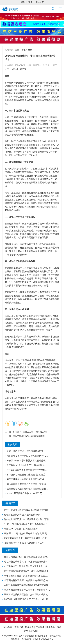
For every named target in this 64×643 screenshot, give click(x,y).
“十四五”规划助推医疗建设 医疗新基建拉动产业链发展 (27, 524)
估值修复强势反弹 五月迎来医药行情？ (23, 514)
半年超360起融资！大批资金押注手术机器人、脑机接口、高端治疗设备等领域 (27, 470)
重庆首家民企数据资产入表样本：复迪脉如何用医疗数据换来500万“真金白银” (27, 484)
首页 (17, 50)
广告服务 (40, 627)
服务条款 (50, 627)
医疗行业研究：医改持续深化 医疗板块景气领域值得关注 (27, 510)
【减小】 (23, 68)
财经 (30, 50)
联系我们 (34, 631)
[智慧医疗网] (10, 9)
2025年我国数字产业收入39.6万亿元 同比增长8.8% (27, 493)
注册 (30, 2)
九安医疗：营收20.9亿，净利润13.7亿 (30, 432)
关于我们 (18, 627)
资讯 (23, 50)
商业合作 (29, 627)
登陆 (23, 2)
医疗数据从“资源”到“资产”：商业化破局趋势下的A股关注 (27, 465)
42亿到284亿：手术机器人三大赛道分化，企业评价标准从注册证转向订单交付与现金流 (27, 460)
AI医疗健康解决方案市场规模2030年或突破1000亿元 (27, 479)
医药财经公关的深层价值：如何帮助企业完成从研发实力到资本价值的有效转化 (27, 488)
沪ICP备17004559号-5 (43, 639)
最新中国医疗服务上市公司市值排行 (29, 436)
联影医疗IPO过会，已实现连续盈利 (21, 528)
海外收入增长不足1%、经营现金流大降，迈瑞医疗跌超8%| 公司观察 (27, 519)
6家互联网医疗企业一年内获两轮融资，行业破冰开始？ (27, 538)
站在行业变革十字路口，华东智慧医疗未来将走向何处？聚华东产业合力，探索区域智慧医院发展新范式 (27, 456)
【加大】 (15, 68)
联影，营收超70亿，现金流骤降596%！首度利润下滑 (27, 451)
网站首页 (40, 2)
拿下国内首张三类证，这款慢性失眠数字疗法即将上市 (27, 474)
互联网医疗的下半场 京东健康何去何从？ (24, 543)
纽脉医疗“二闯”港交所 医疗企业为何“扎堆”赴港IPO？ (27, 533)
